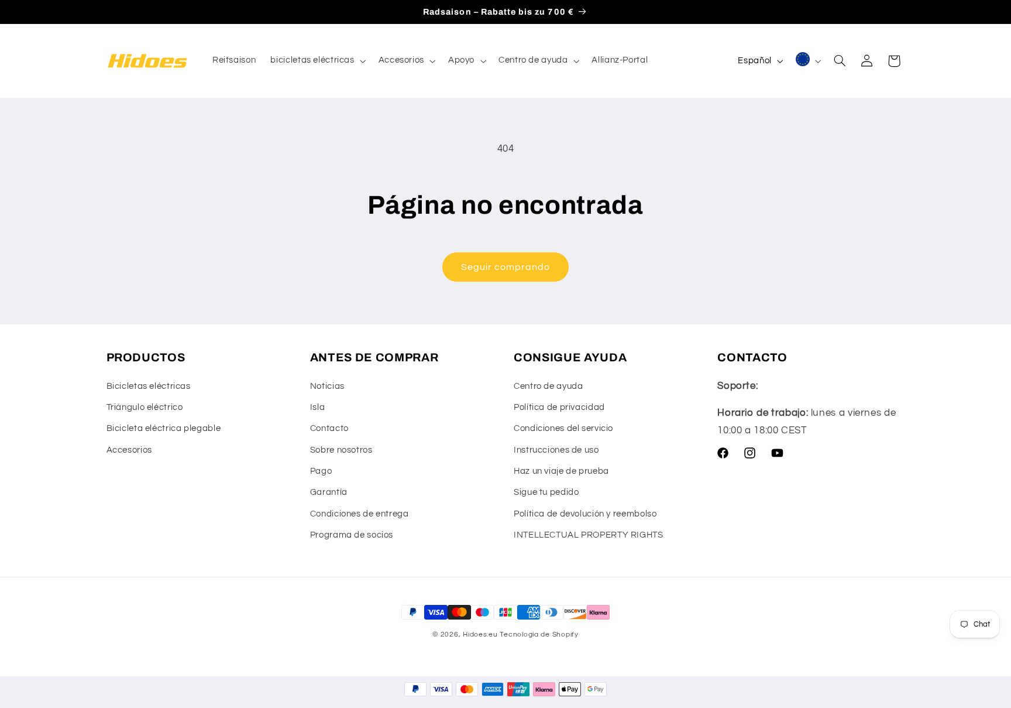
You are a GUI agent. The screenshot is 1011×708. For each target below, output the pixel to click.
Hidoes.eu (480, 634)
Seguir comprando (506, 267)
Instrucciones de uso (556, 450)
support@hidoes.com (811, 386)
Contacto (329, 428)
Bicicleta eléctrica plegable (163, 428)
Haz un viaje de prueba (561, 471)
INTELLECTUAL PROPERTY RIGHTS (588, 535)
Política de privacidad (559, 407)
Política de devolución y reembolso (585, 513)
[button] (317, 61)
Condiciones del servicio (563, 428)
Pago (321, 471)
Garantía (329, 492)
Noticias (327, 386)
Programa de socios (351, 535)
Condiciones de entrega (359, 513)
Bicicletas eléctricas (148, 386)
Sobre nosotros (341, 450)
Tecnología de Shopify (539, 634)
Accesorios (129, 450)
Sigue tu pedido (546, 492)
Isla (317, 407)
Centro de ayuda (548, 386)
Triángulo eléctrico (144, 407)
